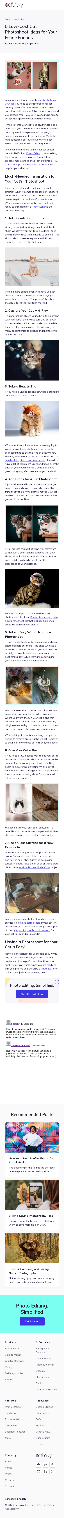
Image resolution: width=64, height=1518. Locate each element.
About (8, 1461)
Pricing (8, 1367)
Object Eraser (43, 1358)
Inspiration (19, 19)
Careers (9, 1480)
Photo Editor (33, 153)
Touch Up (10, 1413)
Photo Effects (13, 1406)
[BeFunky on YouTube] (52, 1471)
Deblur (39, 1383)
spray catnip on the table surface (32, 930)
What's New (43, 1431)
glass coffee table (30, 922)
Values (8, 1467)
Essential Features (15, 1431)
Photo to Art (12, 1419)
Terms (32, 1505)
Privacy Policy (46, 1505)
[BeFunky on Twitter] (45, 1465)
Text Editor (11, 1425)
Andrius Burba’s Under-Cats (34, 867)
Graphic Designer (14, 1360)
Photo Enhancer (45, 1364)
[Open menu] (56, 4)
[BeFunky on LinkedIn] (45, 1471)
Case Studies (43, 1437)
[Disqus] (32, 1057)
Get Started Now (32, 994)
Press (8, 1473)
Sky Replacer (43, 1377)
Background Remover (42, 1350)
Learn (8, 19)
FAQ (38, 1419)
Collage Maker (13, 1354)
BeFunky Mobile (14, 1373)
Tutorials (40, 1425)
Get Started (32, 1321)
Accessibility (12, 1508)
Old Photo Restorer (46, 1389)
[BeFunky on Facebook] (52, 1465)
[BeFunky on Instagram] (38, 1471)
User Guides (42, 1413)
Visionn (9, 1379)
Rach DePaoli (16, 43)
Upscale (40, 1370)
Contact (9, 1486)
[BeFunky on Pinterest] (38, 1465)
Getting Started (44, 1406)
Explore (40, 1444)
